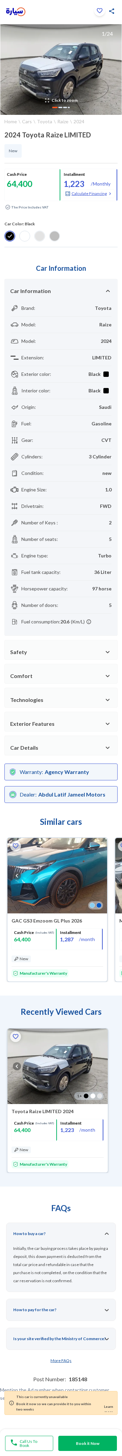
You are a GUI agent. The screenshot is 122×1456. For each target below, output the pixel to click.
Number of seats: (39, 539)
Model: (28, 324)
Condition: (32, 473)
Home (10, 121)
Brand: (28, 308)
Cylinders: (32, 456)
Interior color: (35, 390)
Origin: (28, 407)
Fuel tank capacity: (41, 572)
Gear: (27, 440)
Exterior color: (36, 374)
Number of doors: (39, 605)
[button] (99, 10)
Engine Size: (34, 489)
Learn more (108, 1408)
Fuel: (26, 423)
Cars (27, 121)
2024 (79, 121)
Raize (62, 121)
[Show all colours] (95, 905)
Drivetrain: (32, 506)
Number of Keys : (39, 522)
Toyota (44, 121)
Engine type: (34, 555)
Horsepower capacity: (44, 588)
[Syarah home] (15, 12)
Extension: (32, 357)
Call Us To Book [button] (28, 1443)
